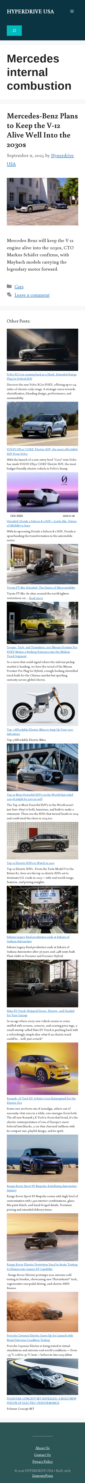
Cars (19, 286)
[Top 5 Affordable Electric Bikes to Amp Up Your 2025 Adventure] (42, 705)
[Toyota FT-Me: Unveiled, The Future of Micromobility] (42, 564)
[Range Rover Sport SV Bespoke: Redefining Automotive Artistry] (42, 1159)
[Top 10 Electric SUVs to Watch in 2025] (42, 841)
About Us (43, 1448)
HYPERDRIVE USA (30, 11)
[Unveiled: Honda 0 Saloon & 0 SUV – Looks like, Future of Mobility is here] (42, 495)
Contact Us (42, 1455)
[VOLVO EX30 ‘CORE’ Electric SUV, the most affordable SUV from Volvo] (42, 424)
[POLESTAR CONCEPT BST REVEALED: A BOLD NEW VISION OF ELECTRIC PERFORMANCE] (42, 1377)
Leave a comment (32, 294)
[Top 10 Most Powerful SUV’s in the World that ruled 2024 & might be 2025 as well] (42, 768)
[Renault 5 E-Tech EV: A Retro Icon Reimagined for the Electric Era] (42, 1069)
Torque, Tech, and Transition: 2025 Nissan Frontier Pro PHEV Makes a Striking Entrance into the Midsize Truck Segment (42, 651)
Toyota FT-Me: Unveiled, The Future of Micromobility (41, 588)
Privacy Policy (42, 1461)
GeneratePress (42, 1475)
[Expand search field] (14, 30)
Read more (36, 598)
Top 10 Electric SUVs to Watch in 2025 (30, 863)
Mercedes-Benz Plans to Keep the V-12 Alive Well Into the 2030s (42, 129)
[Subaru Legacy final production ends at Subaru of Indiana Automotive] (42, 910)
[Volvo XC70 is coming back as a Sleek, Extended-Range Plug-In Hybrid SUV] (42, 350)
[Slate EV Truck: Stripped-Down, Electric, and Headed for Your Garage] (42, 984)
